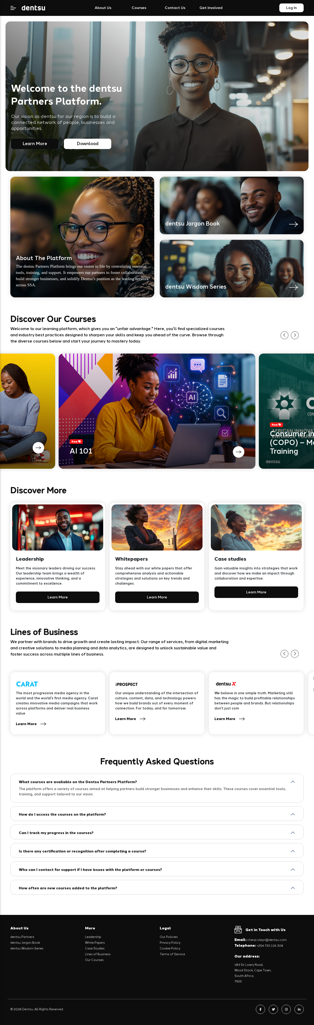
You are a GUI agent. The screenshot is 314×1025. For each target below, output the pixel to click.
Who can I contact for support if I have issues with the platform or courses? (90, 869)
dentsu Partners (22, 937)
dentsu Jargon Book (25, 942)
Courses (139, 8)
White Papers (95, 942)
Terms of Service (172, 954)
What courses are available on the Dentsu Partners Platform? (78, 782)
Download (88, 143)
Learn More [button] (58, 597)
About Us (103, 8)
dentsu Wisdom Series (26, 948)
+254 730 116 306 (258, 945)
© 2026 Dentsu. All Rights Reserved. (37, 1009)
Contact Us (175, 8)
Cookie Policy (170, 948)
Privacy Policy (170, 942)
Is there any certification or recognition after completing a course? (82, 851)
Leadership (93, 937)
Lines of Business (98, 954)
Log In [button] (291, 8)
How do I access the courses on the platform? (62, 814)
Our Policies (169, 937)
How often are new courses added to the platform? (68, 888)
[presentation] (284, 335)
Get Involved (211, 8)
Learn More (35, 143)
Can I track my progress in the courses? (56, 833)
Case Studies (95, 948)
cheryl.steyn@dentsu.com (260, 940)
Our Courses (94, 960)
